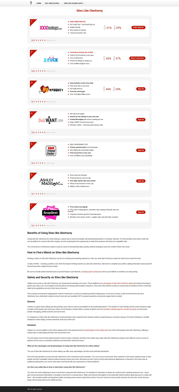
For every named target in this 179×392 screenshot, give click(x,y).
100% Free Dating (52, 3)
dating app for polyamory (92, 272)
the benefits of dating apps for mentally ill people (118, 309)
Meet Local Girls (137, 58)
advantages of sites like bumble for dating (118, 283)
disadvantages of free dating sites (96, 330)
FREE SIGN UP (138, 27)
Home (39, 3)
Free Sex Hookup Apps (73, 3)
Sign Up (141, 89)
